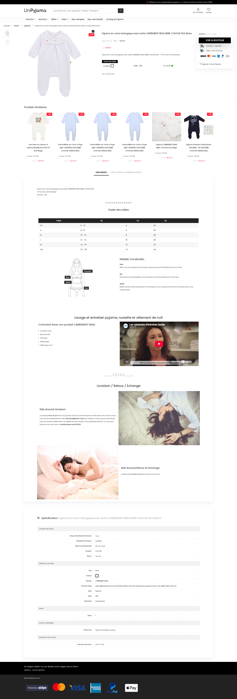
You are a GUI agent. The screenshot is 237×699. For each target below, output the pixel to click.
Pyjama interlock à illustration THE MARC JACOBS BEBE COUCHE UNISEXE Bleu (198, 147)
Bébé (210, 2)
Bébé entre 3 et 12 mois (108, 586)
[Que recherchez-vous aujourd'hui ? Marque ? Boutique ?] (120, 10)
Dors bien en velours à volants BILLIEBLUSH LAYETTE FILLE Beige (38, 147)
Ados (64, 19)
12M (96, 596)
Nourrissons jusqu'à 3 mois (146, 586)
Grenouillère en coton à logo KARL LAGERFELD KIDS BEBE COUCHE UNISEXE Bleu (70, 147)
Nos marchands (95, 19)
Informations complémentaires (126, 172)
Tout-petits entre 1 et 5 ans (166, 586)
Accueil (7, 26)
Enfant (200, 2)
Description (101, 172)
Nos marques (78, 19)
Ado (205, 2)
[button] (93, 31)
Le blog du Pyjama (114, 19)
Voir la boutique (215, 40)
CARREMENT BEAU (84, 324)
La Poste (98, 541)
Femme (186, 2)
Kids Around (47, 409)
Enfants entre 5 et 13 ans (126, 586)
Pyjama (27, 26)
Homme (193, 2)
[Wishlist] (208, 10)
